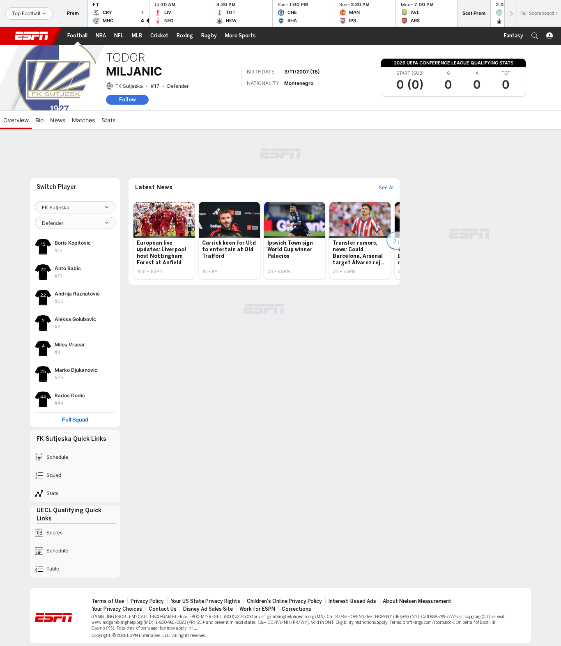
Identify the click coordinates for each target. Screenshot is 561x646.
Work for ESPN (257, 609)
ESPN (31, 36)
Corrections (296, 609)
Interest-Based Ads (352, 601)
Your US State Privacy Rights (205, 601)
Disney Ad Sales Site (208, 609)
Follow (127, 99)
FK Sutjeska (129, 86)
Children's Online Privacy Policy (284, 601)
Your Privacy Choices (117, 609)
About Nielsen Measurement (417, 601)
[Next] (510, 13)
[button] (534, 35)
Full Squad (75, 420)
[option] (164, 240)
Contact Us (163, 609)
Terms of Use (108, 601)
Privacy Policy (147, 601)
